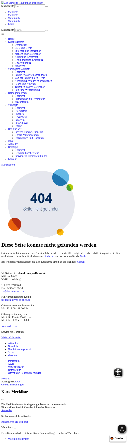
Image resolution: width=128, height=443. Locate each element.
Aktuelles (13, 143)
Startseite (6, 164)
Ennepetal (20, 113)
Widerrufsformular (11, 337)
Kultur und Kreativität (26, 56)
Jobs (10, 140)
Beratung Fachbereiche (27, 153)
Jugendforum (21, 101)
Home (11, 38)
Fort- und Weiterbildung (27, 89)
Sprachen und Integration (28, 50)
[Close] (15, 428)
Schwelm (19, 119)
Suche (83, 256)
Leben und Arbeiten (25, 83)
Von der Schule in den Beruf (30, 77)
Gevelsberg (21, 116)
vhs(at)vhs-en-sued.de (12, 291)
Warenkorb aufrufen (18, 438)
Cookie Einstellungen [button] (12, 384)
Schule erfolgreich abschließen (31, 74)
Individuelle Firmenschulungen (31, 156)
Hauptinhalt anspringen (30, 2)
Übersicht (20, 71)
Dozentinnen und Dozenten (29, 137)
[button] (67, 21)
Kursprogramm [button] (16, 41)
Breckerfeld (21, 110)
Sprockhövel (21, 122)
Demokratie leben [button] (17, 92)
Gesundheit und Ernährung (29, 59)
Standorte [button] (13, 104)
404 (13, 164)
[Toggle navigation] (2, 34)
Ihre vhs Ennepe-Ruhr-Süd (29, 131)
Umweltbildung (23, 62)
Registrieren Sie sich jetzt (14, 421)
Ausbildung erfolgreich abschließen (33, 80)
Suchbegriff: (7, 6)
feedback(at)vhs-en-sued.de (15, 299)
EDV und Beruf (23, 47)
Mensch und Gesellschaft (28, 53)
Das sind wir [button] (14, 128)
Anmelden (6, 410)
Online (18, 125)
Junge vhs (20, 65)
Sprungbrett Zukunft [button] (19, 68)
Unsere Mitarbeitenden (27, 134)
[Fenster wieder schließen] (2, 399)
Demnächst (20, 44)
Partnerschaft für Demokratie (30, 98)
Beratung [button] (13, 146)
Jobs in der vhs (9, 326)
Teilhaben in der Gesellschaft (30, 86)
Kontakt (12, 159)
